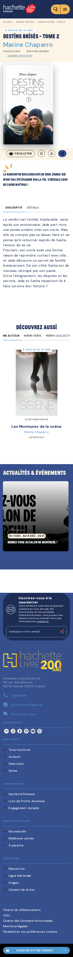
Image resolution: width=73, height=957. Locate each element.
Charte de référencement (22, 910)
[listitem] (6, 731)
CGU (6, 915)
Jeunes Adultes (25, 21)
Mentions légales (15, 926)
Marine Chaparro (28, 45)
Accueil (7, 21)
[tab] (14, 207)
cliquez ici (42, 621)
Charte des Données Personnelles (28, 921)
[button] (37, 51)
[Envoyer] (62, 631)
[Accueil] (19, 9)
